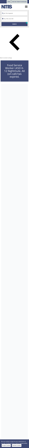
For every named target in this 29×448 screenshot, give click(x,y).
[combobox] (14, 13)
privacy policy (23, 443)
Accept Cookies (6, 445)
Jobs (8, 1)
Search (14, 24)
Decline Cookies (16, 445)
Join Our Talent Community (19, 1)
